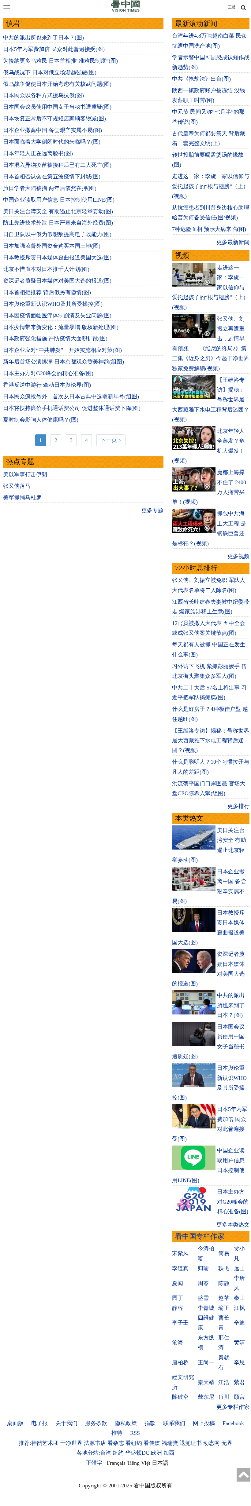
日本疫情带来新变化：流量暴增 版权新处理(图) (60, 327)
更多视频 (238, 556)
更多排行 (238, 806)
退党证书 (191, 1443)
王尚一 (206, 1362)
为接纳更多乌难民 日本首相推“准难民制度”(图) (60, 61)
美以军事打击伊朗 (25, 474)
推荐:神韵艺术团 (39, 1443)
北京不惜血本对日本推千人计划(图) (46, 269)
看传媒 (152, 1443)
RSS (135, 1433)
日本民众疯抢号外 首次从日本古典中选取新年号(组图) (71, 396)
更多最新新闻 (232, 242)
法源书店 (95, 1443)
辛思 (239, 1362)
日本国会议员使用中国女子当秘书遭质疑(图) (57, 107)
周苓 (203, 1283)
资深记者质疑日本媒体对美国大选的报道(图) (57, 281)
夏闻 (177, 1283)
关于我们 (66, 1423)
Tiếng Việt (138, 1463)
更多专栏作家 (232, 1407)
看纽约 (134, 1443)
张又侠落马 (17, 486)
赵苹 (223, 1298)
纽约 (118, 1453)
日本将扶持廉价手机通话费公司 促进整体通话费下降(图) (71, 408)
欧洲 (156, 1453)
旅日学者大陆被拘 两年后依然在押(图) (49, 188)
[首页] (125, 10)
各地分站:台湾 (94, 1453)
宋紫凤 (180, 1253)
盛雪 (203, 1298)
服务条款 (96, 1423)
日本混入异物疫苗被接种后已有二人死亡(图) (57, 165)
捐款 (149, 1423)
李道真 (180, 1268)
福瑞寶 (170, 1443)
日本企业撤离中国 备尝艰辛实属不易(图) (52, 130)
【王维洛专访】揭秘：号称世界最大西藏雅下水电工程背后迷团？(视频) (210, 741)
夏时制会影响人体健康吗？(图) (40, 420)
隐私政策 (126, 1423)
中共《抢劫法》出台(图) (201, 79)
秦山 (239, 1298)
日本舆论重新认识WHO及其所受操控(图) (53, 304)
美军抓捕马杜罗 (22, 498)
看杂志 (115, 1443)
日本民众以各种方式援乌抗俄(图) (43, 95)
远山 (239, 1268)
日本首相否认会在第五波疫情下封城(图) (51, 177)
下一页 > (111, 440)
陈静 (223, 1283)
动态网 (211, 1443)
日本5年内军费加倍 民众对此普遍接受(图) (54, 49)
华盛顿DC (137, 1453)
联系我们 (174, 1423)
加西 (168, 1453)
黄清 (239, 1343)
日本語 (160, 1463)
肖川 (223, 1397)
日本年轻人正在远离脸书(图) (38, 153)
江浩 (223, 1382)
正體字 (94, 1463)
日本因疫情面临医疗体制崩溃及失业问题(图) (57, 316)
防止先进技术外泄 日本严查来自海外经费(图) (58, 223)
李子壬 (180, 1323)
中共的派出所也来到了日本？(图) (43, 38)
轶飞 (223, 1268)
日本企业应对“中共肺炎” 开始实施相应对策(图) (62, 350)
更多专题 (152, 510)
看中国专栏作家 (199, 1236)
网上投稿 (204, 1423)
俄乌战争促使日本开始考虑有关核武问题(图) (57, 84)
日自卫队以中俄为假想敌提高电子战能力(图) (57, 234)
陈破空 (180, 1397)
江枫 (239, 1308)
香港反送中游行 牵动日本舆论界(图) (47, 385)
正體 (231, 7)
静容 (177, 1308)
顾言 (239, 1397)
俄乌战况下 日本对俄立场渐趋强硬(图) (49, 72)
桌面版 (15, 1423)
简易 (223, 1253)
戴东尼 (206, 1397)
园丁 (177, 1298)
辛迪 (239, 1323)
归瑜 (203, 1268)
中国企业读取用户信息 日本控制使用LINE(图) (58, 200)
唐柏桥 (180, 1362)
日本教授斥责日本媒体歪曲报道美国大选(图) (57, 257)
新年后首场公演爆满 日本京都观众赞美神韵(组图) (63, 362)
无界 (226, 1443)
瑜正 (223, 1308)
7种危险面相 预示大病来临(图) (209, 229)
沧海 (177, 1343)
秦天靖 (206, 1382)
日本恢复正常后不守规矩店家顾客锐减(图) (54, 118)
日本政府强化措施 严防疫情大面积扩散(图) (55, 338)
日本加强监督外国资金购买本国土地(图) (51, 246)
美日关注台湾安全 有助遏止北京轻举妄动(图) (58, 211)
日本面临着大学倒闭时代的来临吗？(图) (51, 142)
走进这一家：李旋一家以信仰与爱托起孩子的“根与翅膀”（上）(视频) (210, 186)
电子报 (39, 1423)
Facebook (233, 1423)
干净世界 (71, 1443)
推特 (116, 1433)
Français (116, 1463)
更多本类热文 (232, 1225)
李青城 (206, 1308)
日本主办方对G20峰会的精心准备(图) (48, 373)
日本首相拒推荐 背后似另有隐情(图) (47, 292)
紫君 (239, 1382)
